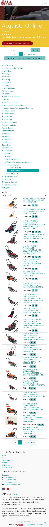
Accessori (8, 156)
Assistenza (6, 465)
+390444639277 (10, 477)
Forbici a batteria (8, 91)
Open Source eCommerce (36, 524)
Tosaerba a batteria (12, 159)
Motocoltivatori (9, 111)
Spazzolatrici (8, 151)
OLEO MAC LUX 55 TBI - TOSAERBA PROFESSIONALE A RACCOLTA (34, 274)
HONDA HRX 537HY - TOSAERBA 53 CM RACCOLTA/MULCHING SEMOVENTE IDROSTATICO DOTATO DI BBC (33, 250)
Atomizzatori (7, 77)
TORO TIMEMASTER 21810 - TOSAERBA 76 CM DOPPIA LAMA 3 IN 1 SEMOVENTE (34, 237)
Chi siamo (16, 494)
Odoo (20, 525)
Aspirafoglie (6, 74)
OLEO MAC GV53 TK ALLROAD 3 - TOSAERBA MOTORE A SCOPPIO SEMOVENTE (32, 418)
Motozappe (8, 119)
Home (4, 455)
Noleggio (5, 188)
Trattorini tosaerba (11, 185)
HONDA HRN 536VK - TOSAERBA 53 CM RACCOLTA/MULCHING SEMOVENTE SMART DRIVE (33, 336)
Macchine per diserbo (11, 102)
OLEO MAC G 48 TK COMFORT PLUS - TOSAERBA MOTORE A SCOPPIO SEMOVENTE (34, 430)
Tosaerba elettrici (11, 173)
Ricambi (5, 463)
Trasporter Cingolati (9, 182)
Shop (3, 458)
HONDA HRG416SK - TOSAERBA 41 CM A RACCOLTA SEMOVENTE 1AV (34, 394)
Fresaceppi (6, 94)
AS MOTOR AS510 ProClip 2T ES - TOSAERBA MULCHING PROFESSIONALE (34, 200)
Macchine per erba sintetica (14, 105)
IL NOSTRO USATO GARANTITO (17, 43)
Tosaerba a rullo (14, 165)
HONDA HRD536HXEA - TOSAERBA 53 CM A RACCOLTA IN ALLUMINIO (33, 285)
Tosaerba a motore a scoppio (18, 162)
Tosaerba (7, 153)
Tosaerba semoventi (15, 170)
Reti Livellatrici (7, 128)
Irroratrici (5, 99)
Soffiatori (7, 142)
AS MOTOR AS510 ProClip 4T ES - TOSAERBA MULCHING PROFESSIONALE (34, 211)
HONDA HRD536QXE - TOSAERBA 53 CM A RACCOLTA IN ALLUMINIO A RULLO (34, 263)
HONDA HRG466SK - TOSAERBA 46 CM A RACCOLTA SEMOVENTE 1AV (34, 383)
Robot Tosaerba (8, 131)
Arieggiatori (8, 71)
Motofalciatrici (9, 114)
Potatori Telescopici (9, 122)
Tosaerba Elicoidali (10, 176)
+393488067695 (10, 480)
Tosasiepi (7, 179)
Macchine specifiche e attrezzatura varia (18, 108)
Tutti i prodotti (7, 65)
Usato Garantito (8, 460)
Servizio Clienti (7, 467)
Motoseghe (8, 116)
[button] (25, 58)
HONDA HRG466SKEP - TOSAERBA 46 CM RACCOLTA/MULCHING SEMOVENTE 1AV (32, 360)
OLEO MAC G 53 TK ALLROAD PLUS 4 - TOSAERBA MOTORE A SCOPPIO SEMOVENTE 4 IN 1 (34, 372)
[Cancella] (38, 50)
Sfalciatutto (8, 139)
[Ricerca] (33, 50)
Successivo (32, 54)
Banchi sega (6, 79)
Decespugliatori (9, 88)
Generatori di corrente (12, 96)
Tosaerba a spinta (14, 168)
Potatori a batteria (9, 125)
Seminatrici (6, 133)
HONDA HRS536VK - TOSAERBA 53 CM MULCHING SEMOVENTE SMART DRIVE (32, 348)
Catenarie (5, 85)
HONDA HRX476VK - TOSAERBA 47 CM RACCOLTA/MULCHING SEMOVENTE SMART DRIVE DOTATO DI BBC (33, 298)
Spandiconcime (7, 148)
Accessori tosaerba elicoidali (12, 68)
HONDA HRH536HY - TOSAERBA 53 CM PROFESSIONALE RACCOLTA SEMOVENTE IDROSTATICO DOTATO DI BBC (34, 225)
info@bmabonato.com (12, 484)
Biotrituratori (7, 82)
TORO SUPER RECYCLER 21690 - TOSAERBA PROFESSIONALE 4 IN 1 (32, 310)
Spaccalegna (6, 145)
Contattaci (5, 475)
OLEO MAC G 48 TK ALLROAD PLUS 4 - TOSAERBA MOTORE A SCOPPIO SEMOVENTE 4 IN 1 (34, 407)
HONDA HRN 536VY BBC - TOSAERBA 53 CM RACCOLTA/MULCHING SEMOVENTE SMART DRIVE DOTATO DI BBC (33, 323)
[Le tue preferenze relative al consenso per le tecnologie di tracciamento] (45, 523)
